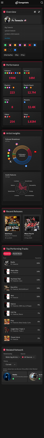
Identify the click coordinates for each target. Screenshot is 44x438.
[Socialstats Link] (35, 11)
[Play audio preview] (7, 263)
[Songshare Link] (39, 11)
